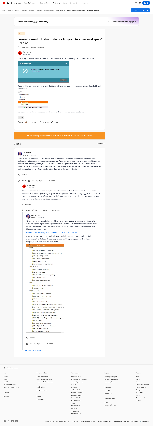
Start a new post (74, 136)
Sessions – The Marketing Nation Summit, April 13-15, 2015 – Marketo (51, 232)
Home (3, 10)
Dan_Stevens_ (27, 152)
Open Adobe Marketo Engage (123, 21)
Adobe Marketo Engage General (45, 10)
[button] (140, 10)
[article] (59, 166)
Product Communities (13, 10)
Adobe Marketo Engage (27, 10)
